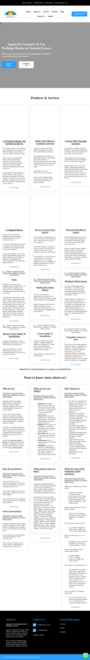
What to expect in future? (12, 511)
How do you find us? (12, 469)
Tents (14, 279)
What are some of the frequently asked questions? (75, 471)
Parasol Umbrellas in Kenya (76, 231)
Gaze (8, 230)
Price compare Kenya (15, 447)
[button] (5, 122)
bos (12, 230)
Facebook (49, 309)
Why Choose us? (72, 388)
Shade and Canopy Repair (45, 288)
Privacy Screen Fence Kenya (45, 231)
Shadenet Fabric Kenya (76, 281)
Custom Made (76, 142)
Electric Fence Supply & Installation (14, 335)
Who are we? (9, 388)
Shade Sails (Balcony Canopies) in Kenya (45, 142)
